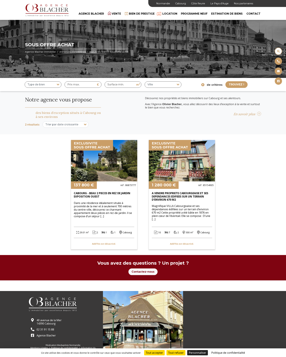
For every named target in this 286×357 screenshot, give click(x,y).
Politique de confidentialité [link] (228, 353)
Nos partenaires (243, 3)
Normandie (163, 3)
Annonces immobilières (72, 51)
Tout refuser (176, 353)
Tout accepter (154, 353)
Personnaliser (197, 353)
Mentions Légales (39, 347)
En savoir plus (244, 114)
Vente (116, 13)
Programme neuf (194, 13)
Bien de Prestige (142, 13)
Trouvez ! (236, 84)
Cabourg (180, 3)
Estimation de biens (227, 13)
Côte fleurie (198, 3)
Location (169, 13)
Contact (253, 13)
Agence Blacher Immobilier (40, 51)
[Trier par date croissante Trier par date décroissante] (65, 124)
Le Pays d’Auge (219, 3)
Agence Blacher (91, 13)
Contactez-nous (143, 271)
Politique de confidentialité (64, 347)
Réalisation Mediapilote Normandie (63, 345)
